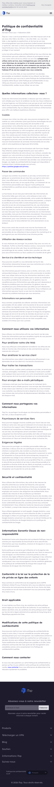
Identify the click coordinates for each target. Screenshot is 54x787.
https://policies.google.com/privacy (15, 166)
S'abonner (43, 708)
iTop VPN (6, 13)
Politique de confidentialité (16, 771)
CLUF (8, 774)
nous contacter (13, 667)
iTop (27, 690)
